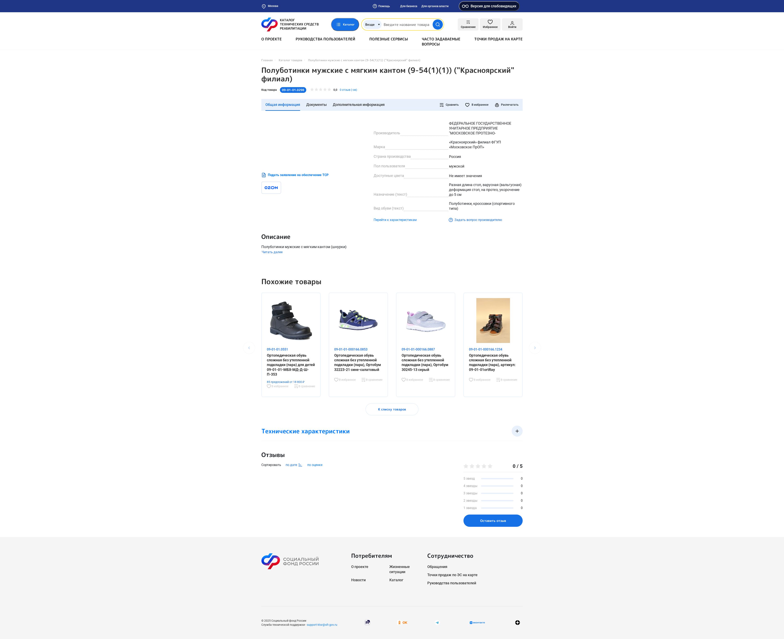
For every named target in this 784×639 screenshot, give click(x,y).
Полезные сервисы (388, 39)
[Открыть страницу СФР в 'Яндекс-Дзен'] (517, 622)
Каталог (396, 580)
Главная (267, 60)
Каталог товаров (290, 60)
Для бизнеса (408, 6)
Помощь (384, 6)
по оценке (314, 465)
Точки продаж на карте (498, 39)
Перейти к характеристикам (395, 220)
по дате (292, 465)
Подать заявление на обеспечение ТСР (298, 175)
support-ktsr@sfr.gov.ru (322, 624)
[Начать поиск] (438, 24)
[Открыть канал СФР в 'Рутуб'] (367, 622)
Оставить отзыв (493, 520)
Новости (358, 580)
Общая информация (282, 104)
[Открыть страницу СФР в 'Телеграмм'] (437, 622)
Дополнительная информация (359, 104)
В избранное (480, 104)
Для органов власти (435, 6)
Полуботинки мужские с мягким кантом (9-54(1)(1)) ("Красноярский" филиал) (387, 74)
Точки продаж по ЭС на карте (452, 575)
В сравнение (306, 386)
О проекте (271, 39)
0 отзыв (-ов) (348, 89)
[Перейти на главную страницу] (290, 24)
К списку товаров (392, 409)
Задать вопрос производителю (478, 220)
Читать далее (272, 252)
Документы (316, 104)
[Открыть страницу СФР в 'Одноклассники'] (402, 622)
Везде (370, 24)
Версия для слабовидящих (493, 6)
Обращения (437, 567)
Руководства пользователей (325, 39)
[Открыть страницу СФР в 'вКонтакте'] (477, 622)
